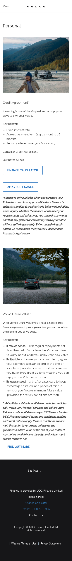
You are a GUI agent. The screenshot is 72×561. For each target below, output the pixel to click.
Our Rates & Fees (13, 159)
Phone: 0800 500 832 (36, 509)
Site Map (33, 470)
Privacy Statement (50, 543)
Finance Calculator (22, 170)
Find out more (18, 446)
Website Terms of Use (24, 543)
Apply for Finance (20, 187)
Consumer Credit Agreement (20, 151)
